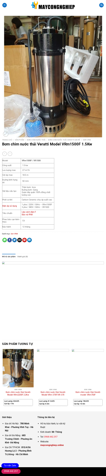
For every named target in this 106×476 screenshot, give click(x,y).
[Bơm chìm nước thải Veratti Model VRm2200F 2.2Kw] (18, 368)
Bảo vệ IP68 (27, 214)
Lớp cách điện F (29, 212)
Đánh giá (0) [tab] (23, 257)
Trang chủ (7, 140)
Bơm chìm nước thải (36, 140)
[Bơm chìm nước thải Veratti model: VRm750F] (88, 368)
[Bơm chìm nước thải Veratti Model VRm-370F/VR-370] (53, 368)
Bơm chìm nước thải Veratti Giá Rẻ (64, 140)
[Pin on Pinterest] (24, 240)
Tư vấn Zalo (10, 465)
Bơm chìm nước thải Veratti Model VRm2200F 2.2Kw (18, 393)
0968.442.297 (50, 436)
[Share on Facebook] (9, 240)
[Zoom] (5, 134)
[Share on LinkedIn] (29, 240)
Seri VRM (87, 140)
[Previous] (2, 380)
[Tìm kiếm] (101, 5)
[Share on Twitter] (14, 240)
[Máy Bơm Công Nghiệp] (53, 5)
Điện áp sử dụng (9, 206)
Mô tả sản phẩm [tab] (9, 257)
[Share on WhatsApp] (4, 240)
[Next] (104, 380)
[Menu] (4, 5)
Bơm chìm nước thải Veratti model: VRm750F (88, 393)
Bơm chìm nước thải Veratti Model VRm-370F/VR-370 (53, 393)
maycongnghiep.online (52, 445)
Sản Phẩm (19, 140)
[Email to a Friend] (19, 240)
